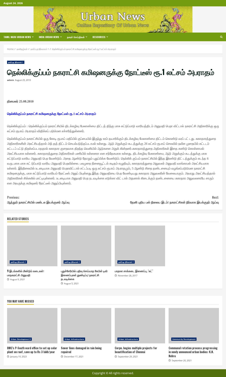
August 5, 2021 (71, 283)
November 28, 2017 (127, 275)
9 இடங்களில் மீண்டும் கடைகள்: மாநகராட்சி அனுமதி (32, 246)
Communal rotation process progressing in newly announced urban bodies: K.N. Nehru (194, 325)
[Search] (221, 36)
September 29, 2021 (128, 356)
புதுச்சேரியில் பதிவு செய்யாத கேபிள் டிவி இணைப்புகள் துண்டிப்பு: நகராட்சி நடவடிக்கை (86, 246)
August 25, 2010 (23, 80)
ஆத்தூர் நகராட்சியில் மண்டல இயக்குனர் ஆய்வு (38, 199)
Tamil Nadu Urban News (17, 37)
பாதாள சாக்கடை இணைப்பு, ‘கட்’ (140, 246)
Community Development (183, 339)
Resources (99, 37)
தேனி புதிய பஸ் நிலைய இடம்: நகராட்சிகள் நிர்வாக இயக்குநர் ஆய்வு (174, 199)
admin (10, 80)
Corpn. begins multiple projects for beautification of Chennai (140, 325)
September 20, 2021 (182, 360)
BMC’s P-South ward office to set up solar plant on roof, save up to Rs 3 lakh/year (32, 325)
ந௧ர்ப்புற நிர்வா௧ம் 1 (15, 62)
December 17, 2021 (74, 356)
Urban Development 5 (21, 339)
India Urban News (49, 37)
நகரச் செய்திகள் (76, 37)
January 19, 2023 (18, 356)
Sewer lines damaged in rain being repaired (86, 325)
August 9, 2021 (17, 279)
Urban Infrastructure (74, 339)
